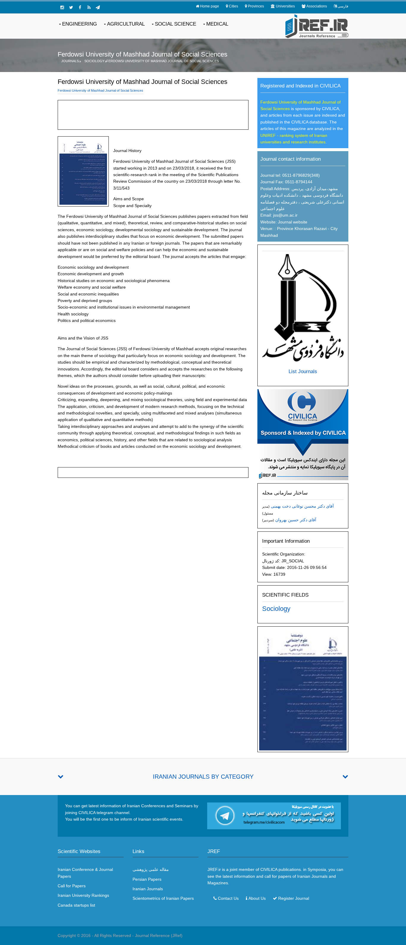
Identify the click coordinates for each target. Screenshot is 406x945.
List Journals (303, 371)
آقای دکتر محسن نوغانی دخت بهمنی (302, 506)
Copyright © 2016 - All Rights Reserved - (96, 935)
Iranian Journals (148, 888)
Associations (316, 6)
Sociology (94, 61)
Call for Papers (72, 885)
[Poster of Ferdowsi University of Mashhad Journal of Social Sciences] (302, 688)
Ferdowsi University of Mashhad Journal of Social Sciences (162, 61)
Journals (70, 61)
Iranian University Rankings (83, 895)
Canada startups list (76, 905)
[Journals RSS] (88, 7)
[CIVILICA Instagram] (62, 7)
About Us (257, 898)
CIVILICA (268, 869)
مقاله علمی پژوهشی (151, 869)
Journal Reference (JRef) (158, 935)
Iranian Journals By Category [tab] (203, 776)
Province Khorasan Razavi (301, 228)
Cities (233, 6)
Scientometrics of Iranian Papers (163, 898)
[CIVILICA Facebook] (79, 7)
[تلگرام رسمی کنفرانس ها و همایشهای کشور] (97, 7)
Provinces (256, 6)
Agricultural (126, 24)
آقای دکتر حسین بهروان (295, 519)
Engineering (79, 24)
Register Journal (293, 898)
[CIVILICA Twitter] (71, 7)
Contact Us (228, 898)
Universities (285, 6)
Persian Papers (147, 879)
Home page (209, 6)
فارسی (343, 6)
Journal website (292, 222)
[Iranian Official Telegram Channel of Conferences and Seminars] (274, 815)
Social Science (175, 24)
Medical (217, 24)
